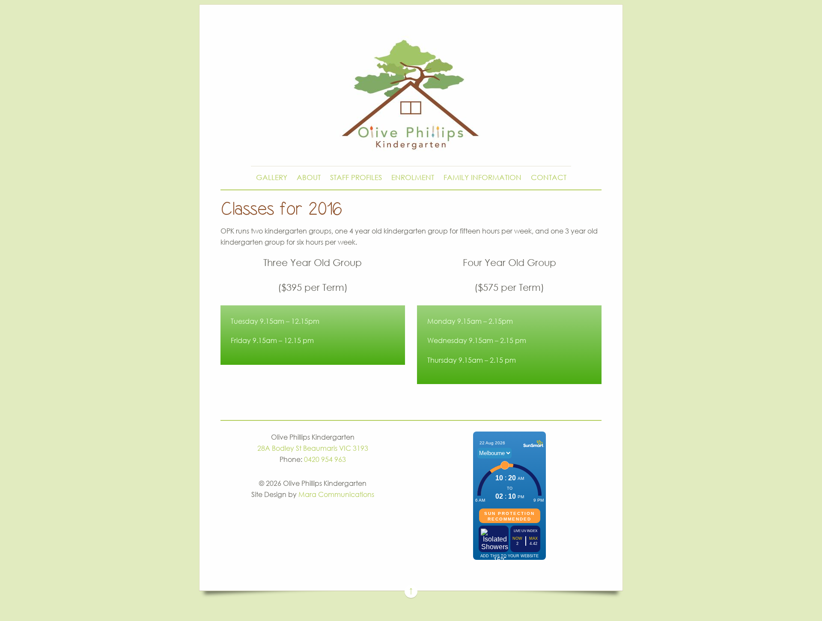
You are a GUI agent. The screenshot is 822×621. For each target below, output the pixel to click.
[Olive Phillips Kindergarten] (411, 142)
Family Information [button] (482, 177)
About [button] (309, 177)
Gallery (271, 177)
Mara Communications (336, 494)
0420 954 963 (325, 459)
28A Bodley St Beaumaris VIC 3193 (312, 448)
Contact (548, 177)
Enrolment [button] (412, 177)
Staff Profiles (356, 177)
